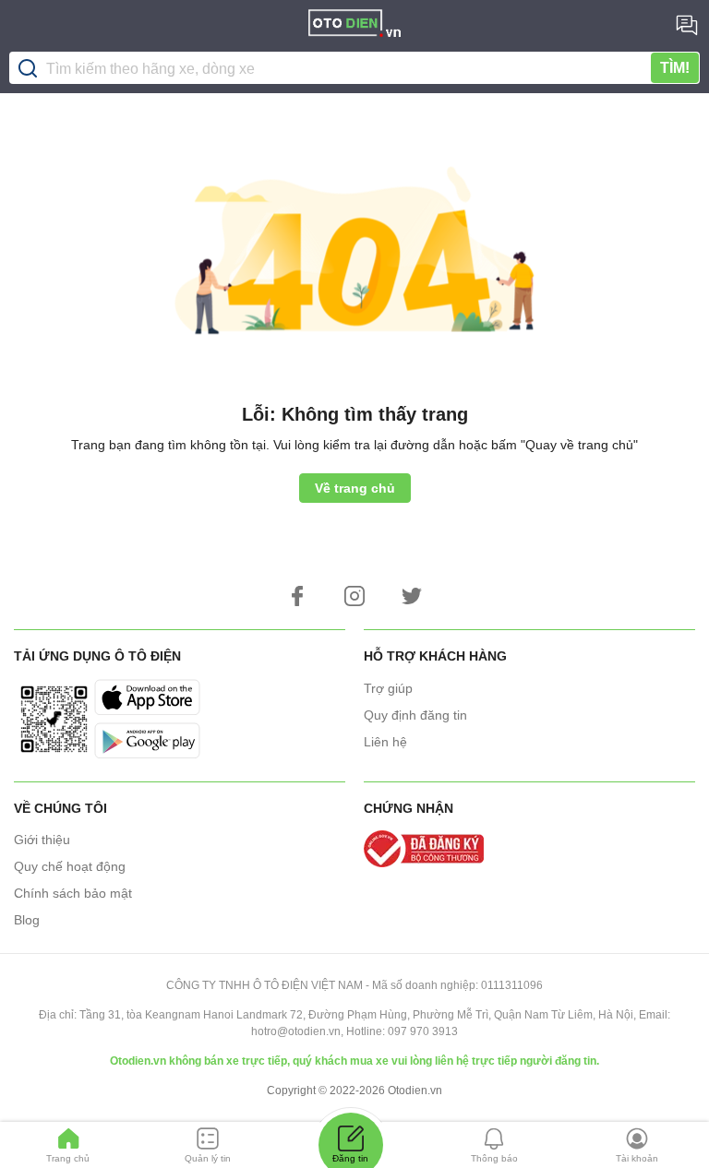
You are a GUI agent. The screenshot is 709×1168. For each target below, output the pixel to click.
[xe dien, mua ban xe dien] (354, 25)
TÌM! (675, 68)
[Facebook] (297, 596)
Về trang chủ (355, 488)
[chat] (687, 25)
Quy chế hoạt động (70, 866)
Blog (27, 919)
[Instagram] (354, 596)
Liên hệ (385, 741)
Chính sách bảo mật (73, 893)
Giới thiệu (42, 839)
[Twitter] (412, 596)
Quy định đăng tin (415, 715)
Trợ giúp (388, 688)
